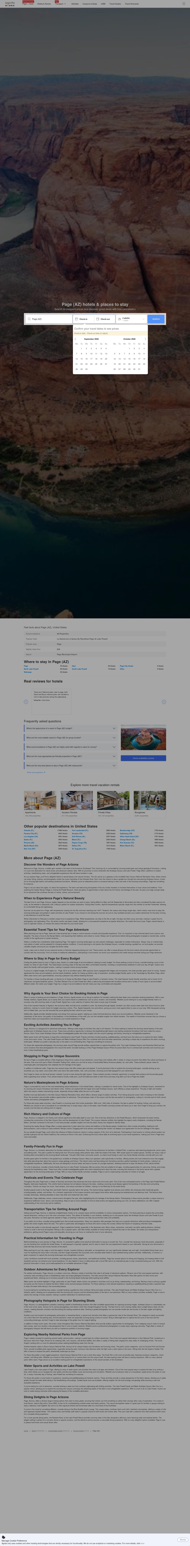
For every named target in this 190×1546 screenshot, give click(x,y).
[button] (75, 339)
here (142, 1543)
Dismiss (183, 1539)
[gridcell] (81, 348)
